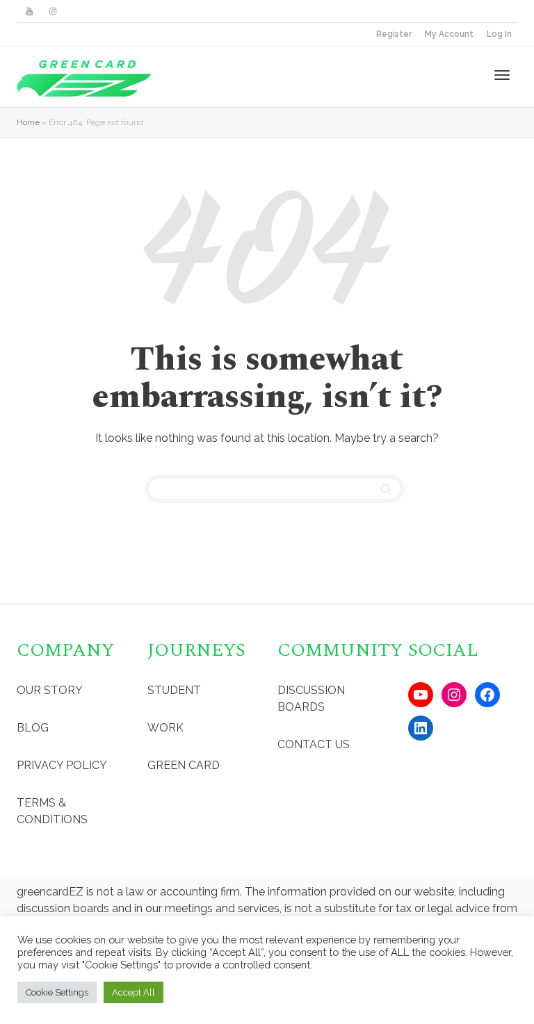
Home (28, 122)
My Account (449, 34)
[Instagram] (52, 11)
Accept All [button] (133, 992)
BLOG (33, 727)
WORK (165, 727)
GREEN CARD (183, 765)
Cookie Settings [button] (57, 992)
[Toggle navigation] (502, 75)
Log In (499, 34)
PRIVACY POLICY (62, 765)
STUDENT (174, 690)
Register (394, 34)
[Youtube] (28, 11)
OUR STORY (50, 690)
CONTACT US (313, 744)
